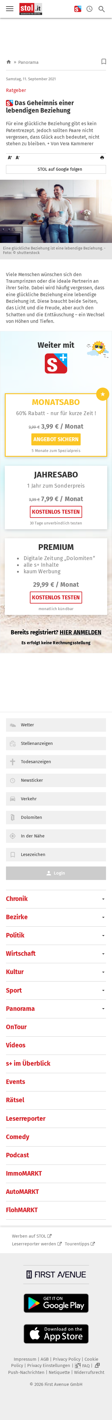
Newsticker (32, 780)
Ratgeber (16, 90)
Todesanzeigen (36, 761)
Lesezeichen (33, 854)
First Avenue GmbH (63, 1384)
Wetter (27, 725)
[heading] (56, 106)
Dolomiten (31, 817)
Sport (14, 990)
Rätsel (15, 1100)
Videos (15, 1045)
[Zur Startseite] (8, 62)
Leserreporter (25, 1119)
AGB (45, 1359)
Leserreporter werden (34, 1244)
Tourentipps (77, 1244)
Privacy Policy (66, 1359)
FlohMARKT (22, 1210)
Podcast (17, 1155)
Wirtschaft (21, 954)
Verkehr (29, 799)
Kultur (15, 972)
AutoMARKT (22, 1192)
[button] (104, 61)
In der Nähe (33, 836)
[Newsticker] (89, 9)
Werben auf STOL (29, 1236)
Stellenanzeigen (37, 743)
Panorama (28, 62)
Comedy (17, 1137)
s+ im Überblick (28, 1063)
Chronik (17, 899)
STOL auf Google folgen (60, 169)
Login (59, 873)
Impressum (25, 1359)
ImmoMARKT (24, 1173)
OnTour (16, 1027)
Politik (15, 935)
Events (15, 1082)
